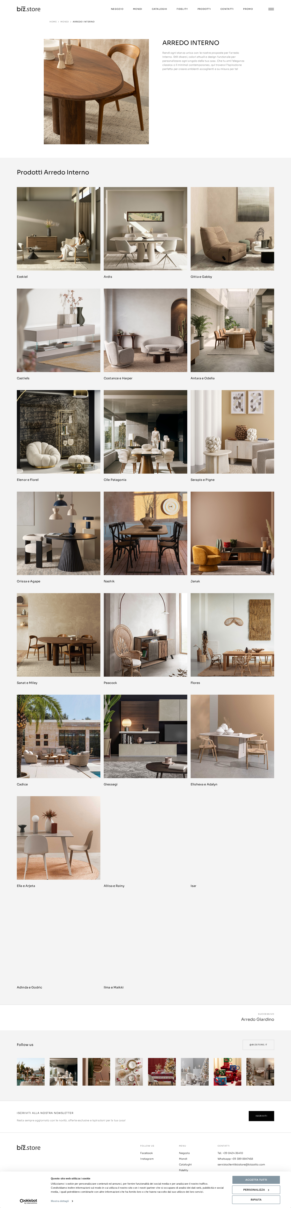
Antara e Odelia (203, 378)
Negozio (117, 9)
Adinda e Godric (29, 987)
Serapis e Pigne (203, 480)
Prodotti (204, 9)
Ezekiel (22, 277)
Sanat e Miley (27, 683)
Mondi (137, 9)
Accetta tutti (256, 1179)
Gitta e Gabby (201, 277)
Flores (195, 683)
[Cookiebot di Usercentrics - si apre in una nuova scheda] (28, 1201)
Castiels (23, 378)
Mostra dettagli (60, 1201)
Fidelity (182, 9)
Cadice (22, 784)
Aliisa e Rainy (114, 886)
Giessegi (111, 784)
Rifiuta (256, 1199)
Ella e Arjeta (26, 886)
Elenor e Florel (28, 480)
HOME (53, 22)
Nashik (109, 581)
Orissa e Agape (28, 581)
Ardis (108, 277)
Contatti (227, 9)
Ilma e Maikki (114, 987)
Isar (193, 886)
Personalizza (254, 1189)
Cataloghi (159, 9)
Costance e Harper (118, 378)
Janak (195, 581)
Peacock (110, 683)
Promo (248, 9)
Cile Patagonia (115, 480)
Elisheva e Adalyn (204, 784)
